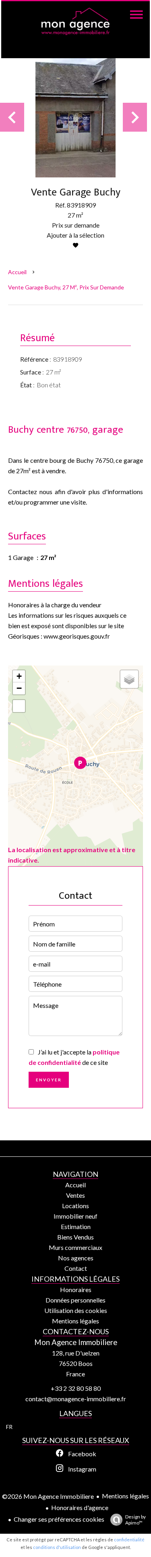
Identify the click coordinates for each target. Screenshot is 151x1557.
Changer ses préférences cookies (59, 1519)
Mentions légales (125, 1496)
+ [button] (19, 676)
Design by (135, 1520)
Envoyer (49, 1079)
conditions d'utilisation (57, 1547)
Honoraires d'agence (79, 1507)
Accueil (17, 272)
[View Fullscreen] (19, 706)
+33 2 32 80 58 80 (76, 1388)
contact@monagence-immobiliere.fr (75, 1398)
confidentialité (129, 1539)
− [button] (19, 688)
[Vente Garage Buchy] (75, 117)
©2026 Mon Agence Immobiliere (48, 1496)
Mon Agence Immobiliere (75, 1342)
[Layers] (129, 679)
